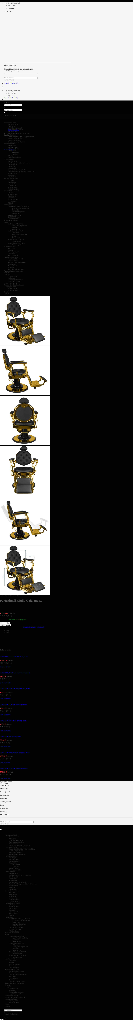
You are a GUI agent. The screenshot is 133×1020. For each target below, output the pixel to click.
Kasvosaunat (12, 182)
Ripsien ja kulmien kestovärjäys (13, 271)
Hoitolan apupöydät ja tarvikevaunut (19, 163)
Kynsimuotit (11, 264)
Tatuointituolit (12, 177)
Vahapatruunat (16, 213)
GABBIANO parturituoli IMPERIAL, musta (14, 657)
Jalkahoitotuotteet (13, 199)
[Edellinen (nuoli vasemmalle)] (1, 1019)
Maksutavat (3, 798)
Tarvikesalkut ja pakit (10, 283)
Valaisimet (7, 274)
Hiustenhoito (12, 150)
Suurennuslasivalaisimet (15, 280)
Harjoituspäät (12, 145)
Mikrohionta (11, 184)
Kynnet (6, 222)
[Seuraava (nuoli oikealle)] (3, 1019)
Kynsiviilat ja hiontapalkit (16, 269)
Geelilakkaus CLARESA (15, 224)
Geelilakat (15, 227)
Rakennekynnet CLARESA (16, 239)
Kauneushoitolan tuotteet (11, 191)
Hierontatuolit (12, 166)
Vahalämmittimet (13, 219)
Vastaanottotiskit (13, 290)
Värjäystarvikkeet (13, 149)
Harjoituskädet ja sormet (15, 259)
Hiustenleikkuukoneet (14, 140)
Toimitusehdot (4, 795)
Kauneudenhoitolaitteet (11, 178)
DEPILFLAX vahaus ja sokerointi (18, 206)
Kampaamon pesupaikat (15, 130)
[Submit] (4, 112)
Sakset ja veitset (13, 156)
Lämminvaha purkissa (18, 212)
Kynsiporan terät (13, 255)
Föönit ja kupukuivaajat (15, 138)
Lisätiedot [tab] (7, 632)
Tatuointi (6, 292)
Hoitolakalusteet (9, 159)
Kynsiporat (11, 248)
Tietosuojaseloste (5, 792)
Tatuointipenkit (12, 164)
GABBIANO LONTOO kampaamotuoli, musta (15, 689)
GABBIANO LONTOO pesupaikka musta (13, 705)
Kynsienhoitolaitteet (10, 246)
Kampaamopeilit (13, 131)
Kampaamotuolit (13, 124)
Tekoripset (11, 192)
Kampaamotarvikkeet (14, 157)
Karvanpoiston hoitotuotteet (20, 208)
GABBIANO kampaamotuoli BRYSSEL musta (15, 752)
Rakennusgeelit (16, 241)
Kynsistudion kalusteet (11, 220)
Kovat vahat (15, 210)
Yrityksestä (3, 811)
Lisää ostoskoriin (5, 625)
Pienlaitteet (11, 180)
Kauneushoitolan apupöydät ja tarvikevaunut (21, 171)
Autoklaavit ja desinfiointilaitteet (14, 285)
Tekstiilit (10, 203)
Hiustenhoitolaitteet (10, 135)
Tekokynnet (15, 232)
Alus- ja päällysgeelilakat (19, 225)
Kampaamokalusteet (6, 596)
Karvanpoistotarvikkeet (15, 215)
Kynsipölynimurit (13, 252)
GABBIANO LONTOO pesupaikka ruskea (13, 768)
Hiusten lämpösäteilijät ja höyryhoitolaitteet (21, 137)
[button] (8, 12)
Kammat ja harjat (13, 147)
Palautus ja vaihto (5, 802)
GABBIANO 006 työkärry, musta (10, 736)
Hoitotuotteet (16, 229)
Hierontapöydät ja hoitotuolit (16, 170)
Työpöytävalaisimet (14, 281)
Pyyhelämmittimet (13, 189)
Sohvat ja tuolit (12, 288)
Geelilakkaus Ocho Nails (15, 231)
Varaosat (10, 250)
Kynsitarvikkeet (13, 260)
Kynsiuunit (11, 253)
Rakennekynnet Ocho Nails (16, 243)
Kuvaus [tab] (6, 630)
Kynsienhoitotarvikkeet (11, 257)
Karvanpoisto (8, 205)
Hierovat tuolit (12, 161)
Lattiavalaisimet (12, 276)
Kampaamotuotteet (10, 856)
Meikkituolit (11, 175)
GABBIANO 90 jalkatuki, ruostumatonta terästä (15, 673)
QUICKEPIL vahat (14, 217)
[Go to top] (1, 829)
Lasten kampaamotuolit (15, 128)
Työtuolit (6, 273)
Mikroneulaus (12, 185)
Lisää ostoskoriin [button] (5, 667)
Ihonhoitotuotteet (13, 194)
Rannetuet (11, 267)
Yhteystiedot (4, 808)
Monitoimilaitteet (13, 187)
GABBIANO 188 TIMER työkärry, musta (13, 721)
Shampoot (15, 154)
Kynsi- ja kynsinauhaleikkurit (17, 262)
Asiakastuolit (12, 168)
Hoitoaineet (15, 152)
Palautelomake (4, 785)
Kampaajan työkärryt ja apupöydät (18, 133)
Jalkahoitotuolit (12, 173)
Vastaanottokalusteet (10, 287)
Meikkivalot (11, 278)
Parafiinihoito (12, 196)
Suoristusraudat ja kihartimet (16, 142)
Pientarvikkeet (12, 201)
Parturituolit (11, 126)
